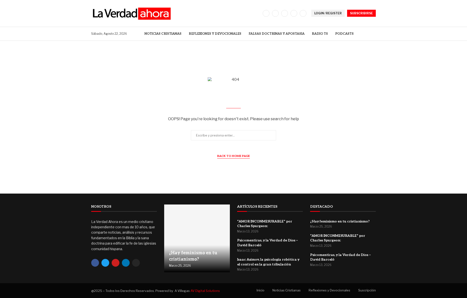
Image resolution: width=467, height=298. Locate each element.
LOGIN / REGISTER (328, 13)
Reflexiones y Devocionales (215, 34)
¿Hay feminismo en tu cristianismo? (340, 221)
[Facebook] (266, 13)
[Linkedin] (293, 13)
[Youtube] (303, 13)
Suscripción (367, 290)
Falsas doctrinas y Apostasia (277, 34)
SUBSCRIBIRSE (361, 13)
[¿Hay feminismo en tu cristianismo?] (197, 238)
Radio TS (320, 34)
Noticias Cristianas (162, 34)
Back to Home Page (233, 156)
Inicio (260, 290)
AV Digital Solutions (205, 291)
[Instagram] (284, 13)
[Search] (373, 34)
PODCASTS (344, 34)
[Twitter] (275, 13)
